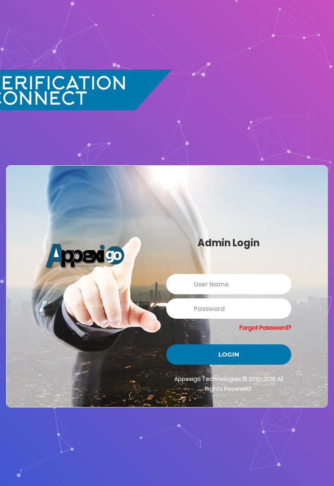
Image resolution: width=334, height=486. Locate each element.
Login (228, 354)
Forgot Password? (265, 328)
